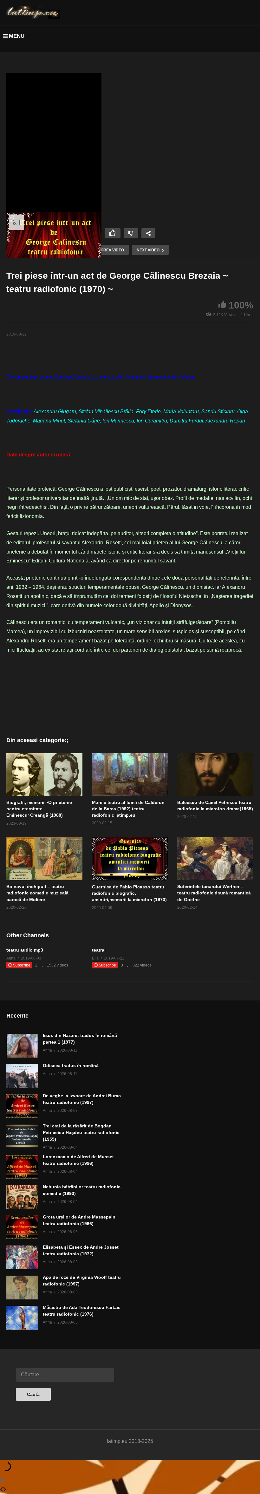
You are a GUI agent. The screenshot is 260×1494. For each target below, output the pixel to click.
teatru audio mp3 (24, 950)
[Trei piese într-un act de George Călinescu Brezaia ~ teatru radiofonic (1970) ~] (44, 774)
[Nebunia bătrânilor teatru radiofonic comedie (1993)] (22, 1197)
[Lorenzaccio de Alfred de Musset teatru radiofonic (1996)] (22, 1167)
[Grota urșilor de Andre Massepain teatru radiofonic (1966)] (22, 1227)
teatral (99, 950)
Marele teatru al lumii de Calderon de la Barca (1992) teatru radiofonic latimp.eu (128, 809)
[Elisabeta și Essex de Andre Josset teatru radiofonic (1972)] (22, 1257)
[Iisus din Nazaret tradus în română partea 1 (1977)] (22, 1046)
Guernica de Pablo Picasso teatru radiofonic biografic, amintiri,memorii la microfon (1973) (129, 893)
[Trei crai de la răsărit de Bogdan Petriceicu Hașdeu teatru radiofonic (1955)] (22, 1136)
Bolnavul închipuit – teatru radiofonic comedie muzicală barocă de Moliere (37, 893)
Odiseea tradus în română (71, 1065)
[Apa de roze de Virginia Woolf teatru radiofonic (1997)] (22, 1287)
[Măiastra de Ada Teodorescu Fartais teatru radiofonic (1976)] (22, 1318)
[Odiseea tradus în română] (22, 1076)
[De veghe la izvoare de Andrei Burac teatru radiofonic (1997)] (22, 1106)
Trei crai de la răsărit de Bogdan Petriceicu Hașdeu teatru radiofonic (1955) (81, 1132)
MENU (16, 36)
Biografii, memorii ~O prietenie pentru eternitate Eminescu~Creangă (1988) (39, 809)
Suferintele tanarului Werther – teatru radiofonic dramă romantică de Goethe (214, 893)
